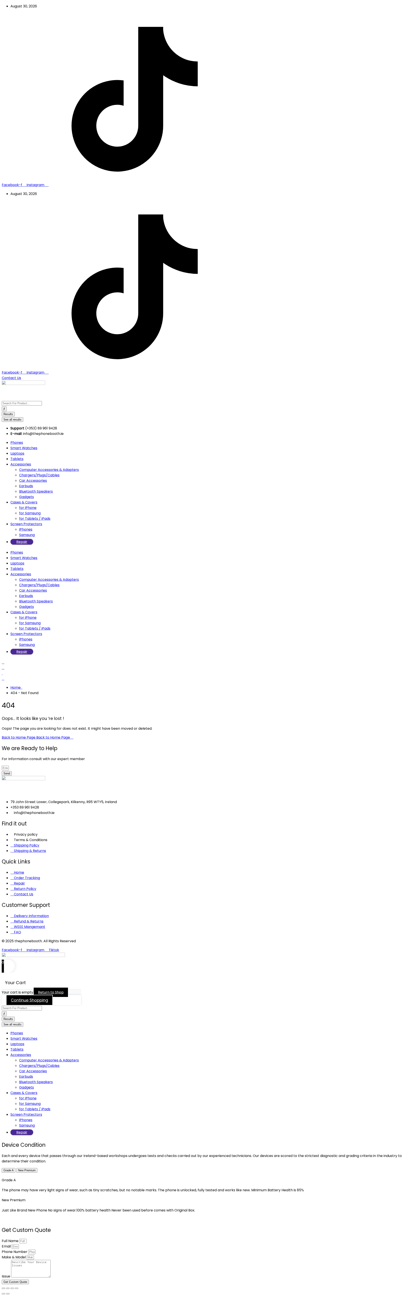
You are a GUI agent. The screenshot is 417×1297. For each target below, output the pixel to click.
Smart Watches (23, 448)
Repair (21, 541)
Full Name (10, 1240)
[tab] (8, 1170)
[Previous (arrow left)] (3, 1293)
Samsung (27, 534)
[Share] (12, 1288)
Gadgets (26, 496)
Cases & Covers (23, 502)
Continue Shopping (29, 1000)
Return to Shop (51, 992)
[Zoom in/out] (3, 1288)
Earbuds (26, 485)
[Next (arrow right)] (8, 1293)
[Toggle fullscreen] (8, 1288)
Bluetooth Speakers (36, 491)
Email (7, 1246)
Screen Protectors (26, 523)
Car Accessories (33, 480)
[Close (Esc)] (16, 1288)
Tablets (16, 458)
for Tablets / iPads (34, 518)
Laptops (17, 453)
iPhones (25, 529)
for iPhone (27, 507)
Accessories (20, 464)
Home (16, 687)
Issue (6, 1276)
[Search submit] (4, 408)
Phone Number (15, 1251)
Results (8, 414)
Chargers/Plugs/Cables (39, 475)
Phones (16, 442)
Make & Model (14, 1257)
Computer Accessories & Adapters (49, 469)
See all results (12, 419)
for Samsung (30, 513)
